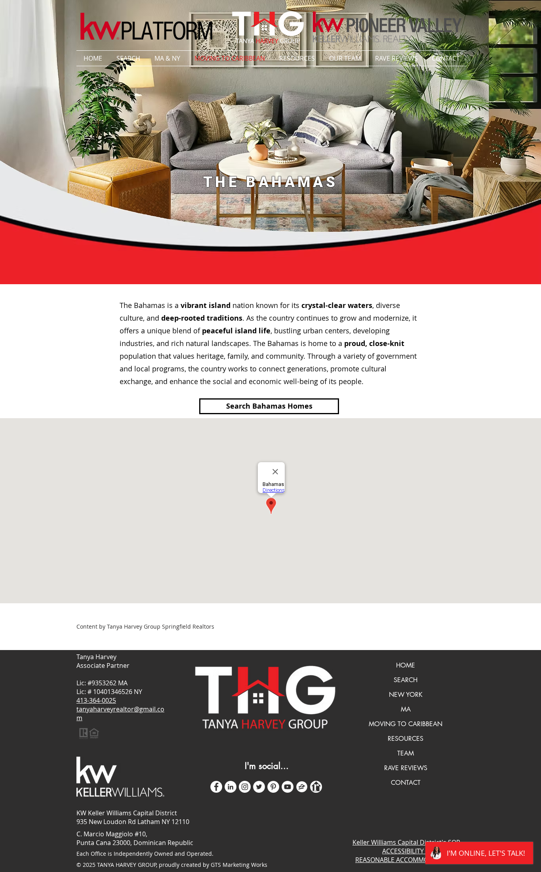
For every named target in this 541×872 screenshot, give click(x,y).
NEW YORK (406, 694)
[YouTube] (287, 787)
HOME (405, 665)
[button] (167, 58)
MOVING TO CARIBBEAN (405, 724)
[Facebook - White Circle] (216, 787)
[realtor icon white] (316, 787)
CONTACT (406, 782)
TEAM (405, 753)
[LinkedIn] (230, 787)
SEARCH (405, 680)
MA (406, 709)
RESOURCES (405, 738)
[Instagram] (245, 787)
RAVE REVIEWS (405, 768)
